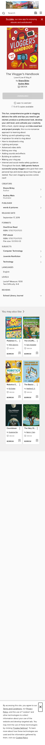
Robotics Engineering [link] (12, 385)
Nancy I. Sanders (31, 432)
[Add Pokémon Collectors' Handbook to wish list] (19, 353)
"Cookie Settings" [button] (20, 728)
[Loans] (35, 13)
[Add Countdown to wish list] (19, 440)
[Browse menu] (40, 13)
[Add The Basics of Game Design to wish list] (36, 397)
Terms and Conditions (12, 708)
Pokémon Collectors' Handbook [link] (12, 341)
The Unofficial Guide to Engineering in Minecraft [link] (30, 341)
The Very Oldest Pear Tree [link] (30, 428)
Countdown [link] (12, 428)
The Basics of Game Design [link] (30, 385)
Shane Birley (23, 81)
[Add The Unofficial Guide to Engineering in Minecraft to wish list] (36, 353)
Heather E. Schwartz (31, 389)
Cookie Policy (22, 737)
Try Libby (10, 19)
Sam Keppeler (31, 345)
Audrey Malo (23, 84)
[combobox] (17, 13)
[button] (22, 96)
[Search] (3, 13)
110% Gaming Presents (14, 345)
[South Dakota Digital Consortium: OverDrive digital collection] (22, 5)
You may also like (12, 311)
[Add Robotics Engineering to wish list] (19, 397)
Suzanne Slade (14, 432)
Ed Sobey (12, 389)
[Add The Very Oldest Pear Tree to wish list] (36, 440)
